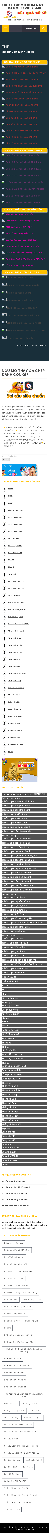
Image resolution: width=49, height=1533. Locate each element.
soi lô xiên (28, 1467)
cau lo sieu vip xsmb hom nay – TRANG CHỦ (24, 794)
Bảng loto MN (8, 1136)
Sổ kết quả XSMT (15, 531)
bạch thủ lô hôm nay (14, 1257)
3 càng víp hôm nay (13, 1243)
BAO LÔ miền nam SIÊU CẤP (20, 300)
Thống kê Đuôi (14, 666)
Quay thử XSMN (15, 730)
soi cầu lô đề (10, 1467)
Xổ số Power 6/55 (15, 553)
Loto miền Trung (15, 716)
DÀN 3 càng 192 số (32, 1300)
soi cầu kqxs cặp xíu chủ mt (15, 943)
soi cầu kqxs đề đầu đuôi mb (16, 827)
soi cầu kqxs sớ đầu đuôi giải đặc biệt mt (22, 964)
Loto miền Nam (14, 709)
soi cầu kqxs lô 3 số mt (13, 955)
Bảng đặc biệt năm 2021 (15, 1264)
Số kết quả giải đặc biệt (15, 1481)
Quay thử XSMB (15, 723)
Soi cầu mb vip (9, 835)
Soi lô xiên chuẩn (12, 1474)
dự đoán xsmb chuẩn (14, 1373)
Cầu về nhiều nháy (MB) (18, 624)
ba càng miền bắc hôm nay (17, 1250)
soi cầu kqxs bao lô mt (13, 938)
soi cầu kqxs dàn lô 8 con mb (16, 838)
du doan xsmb (11, 1300)
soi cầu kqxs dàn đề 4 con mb (17, 872)
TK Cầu (5, 1047)
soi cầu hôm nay (12, 1460)
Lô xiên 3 (35, 1410)
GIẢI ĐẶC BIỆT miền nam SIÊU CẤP (23, 285)
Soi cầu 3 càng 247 (33, 1417)
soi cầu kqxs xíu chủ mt (13, 972)
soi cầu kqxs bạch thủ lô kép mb (18, 860)
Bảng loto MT (8, 1132)
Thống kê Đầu (14, 659)
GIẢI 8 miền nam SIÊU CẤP (19, 293)
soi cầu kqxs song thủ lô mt (15, 968)
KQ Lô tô (6, 1128)
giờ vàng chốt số (30, 1403)
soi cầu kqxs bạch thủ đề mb (16, 851)
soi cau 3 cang (11, 1417)
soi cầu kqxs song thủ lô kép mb (18, 801)
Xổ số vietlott (14, 539)
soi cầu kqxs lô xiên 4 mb (14, 814)
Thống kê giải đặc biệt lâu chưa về (20, 1495)
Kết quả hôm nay (15, 510)
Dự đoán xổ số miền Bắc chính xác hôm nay (24, 1395)
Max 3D (11, 560)
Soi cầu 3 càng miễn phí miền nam (20, 1432)
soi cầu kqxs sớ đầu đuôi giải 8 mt (19, 960)
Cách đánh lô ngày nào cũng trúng (20, 1292)
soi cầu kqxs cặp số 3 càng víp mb (19, 868)
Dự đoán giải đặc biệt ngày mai (19, 1342)
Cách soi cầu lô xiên (14, 1278)
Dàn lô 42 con (32, 1321)
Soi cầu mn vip (9, 894)
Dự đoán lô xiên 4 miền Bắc (17, 1365)
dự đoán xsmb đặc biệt (15, 1387)
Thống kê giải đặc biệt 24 (16, 1488)
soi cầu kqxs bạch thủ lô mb (16, 864)
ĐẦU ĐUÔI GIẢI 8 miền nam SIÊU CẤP (24, 323)
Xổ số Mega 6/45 (15, 546)
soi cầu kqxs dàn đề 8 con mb (17, 881)
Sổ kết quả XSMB (15, 517)
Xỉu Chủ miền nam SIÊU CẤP (20, 278)
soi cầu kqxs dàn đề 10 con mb (17, 885)
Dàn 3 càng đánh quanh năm (17, 1307)
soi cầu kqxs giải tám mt (14, 951)
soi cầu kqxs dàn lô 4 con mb (16, 831)
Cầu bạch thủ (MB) (16, 603)
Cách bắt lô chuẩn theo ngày (18, 1271)
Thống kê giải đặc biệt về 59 (17, 1502)
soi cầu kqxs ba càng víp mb (16, 847)
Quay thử (6, 1144)
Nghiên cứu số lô (25, 427)
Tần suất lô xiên (12, 1509)
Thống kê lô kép (15, 652)
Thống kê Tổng (14, 681)
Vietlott (5, 1018)
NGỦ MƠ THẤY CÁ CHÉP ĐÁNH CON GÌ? (23, 372)
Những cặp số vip (10, 981)
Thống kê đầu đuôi (16, 631)
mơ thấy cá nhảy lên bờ (29, 443)
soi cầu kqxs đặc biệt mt (14, 947)
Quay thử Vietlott (16, 745)
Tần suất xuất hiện (16, 688)
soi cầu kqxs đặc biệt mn (14, 905)
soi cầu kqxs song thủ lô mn (16, 927)
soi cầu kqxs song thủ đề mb (16, 810)
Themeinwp (29, 1529)
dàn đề (7, 1328)
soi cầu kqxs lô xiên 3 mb (14, 818)
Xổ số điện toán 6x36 (17, 581)
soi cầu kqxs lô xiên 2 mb (14, 822)
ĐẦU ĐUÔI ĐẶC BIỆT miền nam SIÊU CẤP (26, 331)
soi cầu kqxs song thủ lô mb (16, 805)
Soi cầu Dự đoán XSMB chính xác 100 (21, 1453)
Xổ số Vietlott (8, 1038)
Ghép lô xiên (10, 1403)
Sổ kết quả (7, 1002)
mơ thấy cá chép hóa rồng (20, 436)
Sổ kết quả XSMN (15, 524)
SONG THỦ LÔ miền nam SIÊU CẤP (23, 316)
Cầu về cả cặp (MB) (16, 617)
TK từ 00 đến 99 (15, 695)
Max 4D (11, 567)
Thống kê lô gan (15, 638)
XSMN (10, 496)
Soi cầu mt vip (9, 935)
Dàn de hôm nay (12, 1321)
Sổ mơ (10, 752)
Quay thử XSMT (15, 738)
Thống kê (12, 574)
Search (5, 460)
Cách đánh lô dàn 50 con (16, 1285)
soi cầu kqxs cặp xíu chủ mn (16, 901)
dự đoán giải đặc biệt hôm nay (18, 1335)
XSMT (10, 503)
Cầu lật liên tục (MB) (17, 610)
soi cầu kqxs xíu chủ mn (14, 931)
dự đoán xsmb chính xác (15, 1380)
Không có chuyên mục (14, 1410)
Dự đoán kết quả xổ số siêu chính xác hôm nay (24, 1350)
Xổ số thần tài (14, 595)
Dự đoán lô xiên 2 (12, 1359)
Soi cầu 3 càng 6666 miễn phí (18, 1425)
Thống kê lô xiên (15, 645)
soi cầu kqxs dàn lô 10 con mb (17, 889)
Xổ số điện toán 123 (16, 588)
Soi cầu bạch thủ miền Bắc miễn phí (21, 1446)
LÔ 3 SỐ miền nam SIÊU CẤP (20, 338)
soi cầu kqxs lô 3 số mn (13, 914)
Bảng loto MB (8, 1140)
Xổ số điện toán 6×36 (12, 1058)
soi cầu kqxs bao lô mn (13, 897)
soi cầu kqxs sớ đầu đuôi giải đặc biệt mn (22, 922)
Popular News (31, 28)
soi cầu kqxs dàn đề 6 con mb (17, 877)
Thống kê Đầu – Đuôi (17, 674)
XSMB (10, 489)
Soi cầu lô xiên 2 (34, 1460)
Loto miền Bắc (14, 702)
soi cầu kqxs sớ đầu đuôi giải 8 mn (19, 918)
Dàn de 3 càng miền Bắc (15, 1314)
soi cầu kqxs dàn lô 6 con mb (16, 843)
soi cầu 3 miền (11, 1439)
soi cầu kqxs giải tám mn (14, 910)
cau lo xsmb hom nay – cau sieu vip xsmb (24, 6)
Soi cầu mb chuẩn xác (13, 798)
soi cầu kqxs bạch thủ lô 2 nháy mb (19, 855)
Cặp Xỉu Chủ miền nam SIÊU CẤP (22, 308)
